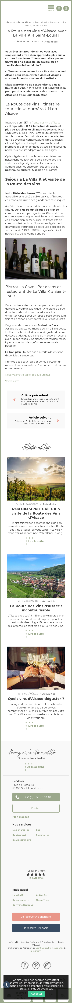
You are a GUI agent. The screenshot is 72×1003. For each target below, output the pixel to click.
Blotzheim (36, 950)
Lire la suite (36, 541)
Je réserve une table (36, 928)
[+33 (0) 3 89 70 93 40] (59, 8)
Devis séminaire (21, 840)
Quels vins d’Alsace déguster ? (36, 699)
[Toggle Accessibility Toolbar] (6, 985)
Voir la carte (12, 381)
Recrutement (20, 900)
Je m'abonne (36, 766)
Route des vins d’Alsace (46, 122)
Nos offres (42, 900)
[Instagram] (47, 965)
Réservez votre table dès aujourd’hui (27, 374)
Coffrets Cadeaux (22, 905)
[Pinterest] (36, 965)
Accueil (10, 22)
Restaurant (19, 835)
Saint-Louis (41, 948)
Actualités (23, 22)
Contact (36, 808)
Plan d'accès (20, 816)
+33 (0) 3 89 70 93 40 (38, 797)
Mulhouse (53, 948)
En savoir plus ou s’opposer (35, 988)
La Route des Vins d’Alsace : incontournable (36, 608)
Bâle (61, 948)
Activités (41, 895)
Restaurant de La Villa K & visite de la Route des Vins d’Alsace (36, 513)
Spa (38, 830)
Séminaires (42, 835)
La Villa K (17, 895)
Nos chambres (20, 830)
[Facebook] (25, 965)
